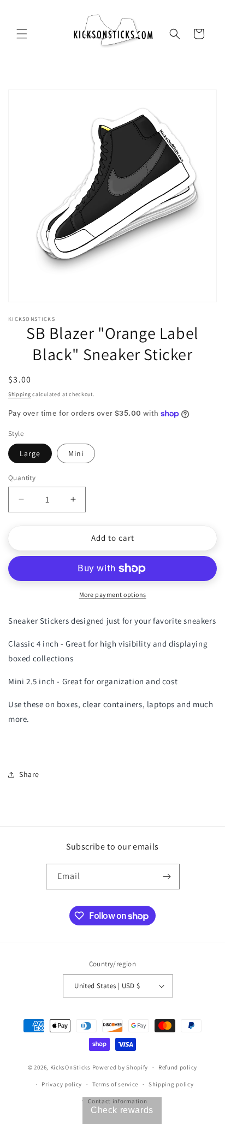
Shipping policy (171, 1084)
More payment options (112, 594)
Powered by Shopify (120, 1067)
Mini (76, 453)
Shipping (19, 394)
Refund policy (177, 1067)
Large (30, 453)
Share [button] (29, 774)
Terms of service (115, 1084)
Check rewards (122, 1110)
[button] (22, 34)
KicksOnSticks (70, 1067)
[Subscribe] (167, 876)
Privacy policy (62, 1084)
